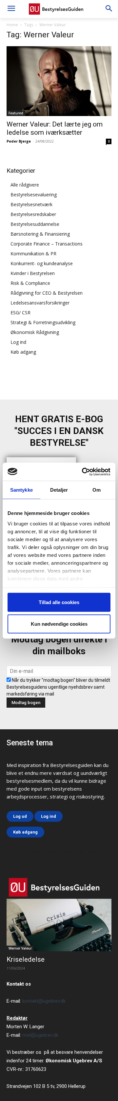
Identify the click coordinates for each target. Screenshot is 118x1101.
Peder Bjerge (19, 141)
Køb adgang (23, 352)
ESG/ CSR (20, 312)
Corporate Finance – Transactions (46, 244)
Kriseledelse (26, 959)
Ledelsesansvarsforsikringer (39, 303)
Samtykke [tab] (21, 490)
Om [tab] (96, 490)
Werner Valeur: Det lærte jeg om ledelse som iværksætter (55, 128)
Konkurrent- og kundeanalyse (41, 263)
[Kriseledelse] (59, 925)
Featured (16, 113)
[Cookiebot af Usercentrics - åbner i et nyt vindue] (83, 471)
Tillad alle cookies (59, 602)
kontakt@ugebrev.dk (44, 1001)
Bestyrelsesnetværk (31, 204)
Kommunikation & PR (33, 253)
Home (12, 25)
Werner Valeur (20, 948)
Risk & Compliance (30, 283)
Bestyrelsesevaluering (33, 194)
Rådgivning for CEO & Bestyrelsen (46, 293)
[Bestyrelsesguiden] (59, 9)
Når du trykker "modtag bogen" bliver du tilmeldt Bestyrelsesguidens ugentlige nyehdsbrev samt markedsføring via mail (58, 687)
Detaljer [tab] (59, 490)
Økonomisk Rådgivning (34, 332)
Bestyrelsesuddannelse (34, 224)
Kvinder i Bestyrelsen (32, 273)
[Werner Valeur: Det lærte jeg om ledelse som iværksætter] (59, 81)
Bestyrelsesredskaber (33, 214)
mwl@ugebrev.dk (40, 1035)
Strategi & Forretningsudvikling (42, 322)
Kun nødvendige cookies (59, 623)
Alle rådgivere (24, 185)
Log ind (18, 342)
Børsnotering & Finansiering (40, 234)
